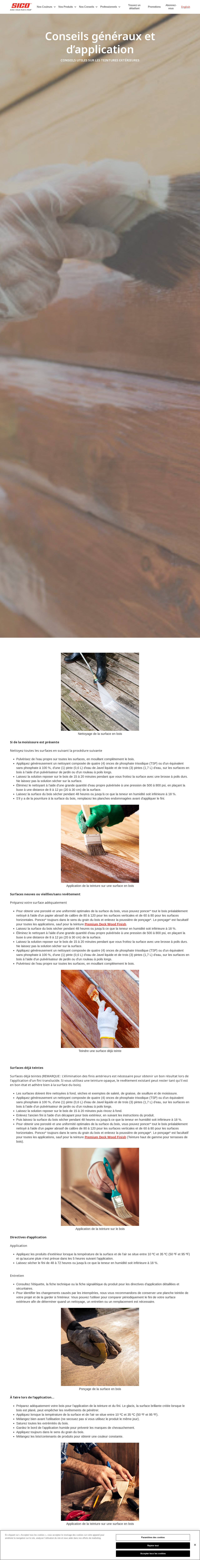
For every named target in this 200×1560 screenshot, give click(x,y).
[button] (46, 7)
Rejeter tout (153, 1545)
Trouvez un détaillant (134, 7)
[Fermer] (195, 1544)
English (185, 7)
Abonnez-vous (171, 7)
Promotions (154, 6)
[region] (100, 1545)
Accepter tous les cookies (153, 1553)
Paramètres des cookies (153, 1537)
